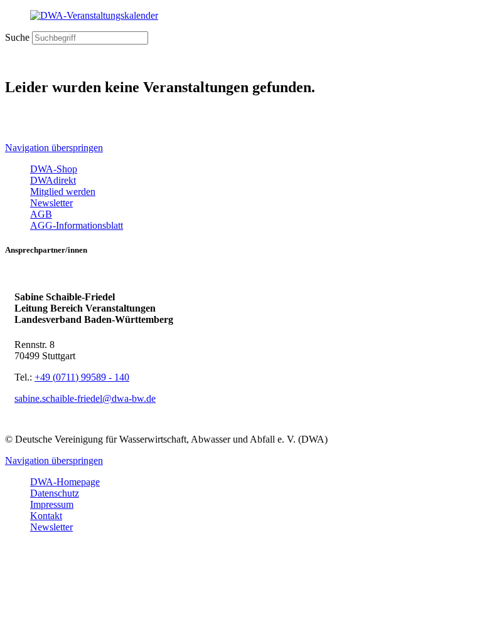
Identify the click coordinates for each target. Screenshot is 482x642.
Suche (17, 37)
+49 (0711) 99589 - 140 (82, 377)
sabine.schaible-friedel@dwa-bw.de (85, 398)
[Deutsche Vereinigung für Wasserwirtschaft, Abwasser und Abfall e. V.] (241, 15)
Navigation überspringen (54, 147)
